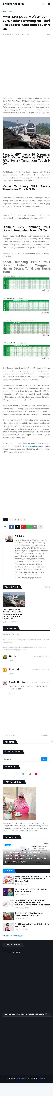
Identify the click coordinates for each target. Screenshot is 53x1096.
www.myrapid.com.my (34, 446)
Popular (8, 870)
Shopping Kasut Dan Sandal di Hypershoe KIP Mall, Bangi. (28, 914)
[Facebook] (11, 527)
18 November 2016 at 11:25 (41, 656)
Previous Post (9, 735)
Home (5, 11)
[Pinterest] (23, 527)
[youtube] (36, 774)
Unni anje (14, 669)
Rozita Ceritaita (18, 682)
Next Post (45, 735)
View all (47, 587)
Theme (42, 1078)
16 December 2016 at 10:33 (41, 682)
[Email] (34, 527)
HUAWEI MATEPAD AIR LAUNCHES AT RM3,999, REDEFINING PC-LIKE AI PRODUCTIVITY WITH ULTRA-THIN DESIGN (25, 855)
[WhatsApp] (29, 527)
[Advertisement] (26, 67)
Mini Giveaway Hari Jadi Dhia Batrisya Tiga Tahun (32, 925)
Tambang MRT (20, 520)
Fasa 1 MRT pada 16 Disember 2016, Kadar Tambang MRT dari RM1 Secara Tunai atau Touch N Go (13, 614)
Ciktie (12, 656)
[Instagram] (29, 774)
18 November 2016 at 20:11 (41, 669)
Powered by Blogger (14, 936)
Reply (11, 661)
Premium (21, 1078)
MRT (11, 11)
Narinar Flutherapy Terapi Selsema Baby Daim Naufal (31, 890)
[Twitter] (17, 527)
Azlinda (19, 535)
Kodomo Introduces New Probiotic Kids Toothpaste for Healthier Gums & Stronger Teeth (32, 878)
